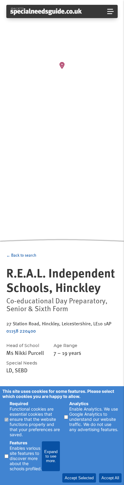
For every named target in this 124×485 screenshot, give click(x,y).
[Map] (62, 121)
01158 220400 (21, 330)
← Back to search (21, 255)
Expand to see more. (50, 456)
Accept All (110, 478)
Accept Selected (79, 478)
